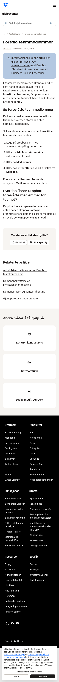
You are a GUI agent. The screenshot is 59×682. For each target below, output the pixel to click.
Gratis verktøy (12, 479)
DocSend (34, 458)
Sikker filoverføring (15, 517)
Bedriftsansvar (37, 580)
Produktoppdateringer (41, 479)
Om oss (33, 564)
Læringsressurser (38, 545)
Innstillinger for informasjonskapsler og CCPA (40, 526)
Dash (32, 453)
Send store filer (13, 498)
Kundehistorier (13, 574)
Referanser (10, 595)
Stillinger (34, 569)
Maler (8, 474)
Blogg (8, 564)
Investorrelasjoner (38, 574)
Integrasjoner (12, 443)
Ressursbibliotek (13, 580)
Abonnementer (37, 474)
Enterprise (34, 448)
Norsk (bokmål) (12, 641)
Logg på (11, 142)
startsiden (32, 120)
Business (34, 443)
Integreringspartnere (16, 606)
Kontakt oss (35, 503)
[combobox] (29, 23)
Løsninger (10, 453)
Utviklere (9, 585)
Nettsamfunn (12, 590)
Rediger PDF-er (13, 531)
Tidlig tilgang (12, 464)
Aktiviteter (10, 569)
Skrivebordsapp (13, 432)
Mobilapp (10, 437)
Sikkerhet (10, 458)
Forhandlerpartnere (15, 601)
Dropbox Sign (36, 464)
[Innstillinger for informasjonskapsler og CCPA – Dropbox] (29, 663)
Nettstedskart (36, 540)
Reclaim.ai (34, 469)
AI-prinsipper (36, 535)
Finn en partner (13, 611)
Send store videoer (15, 503)
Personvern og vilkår (40, 509)
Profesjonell (35, 437)
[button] (6, 23)
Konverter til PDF (14, 545)
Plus (31, 432)
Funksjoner (11, 448)
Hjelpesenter (10, 13)
